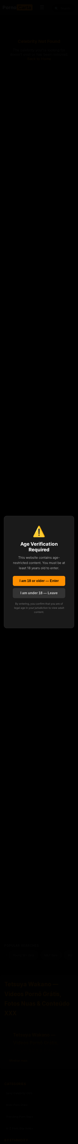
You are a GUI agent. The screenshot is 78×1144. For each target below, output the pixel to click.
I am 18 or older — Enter (39, 581)
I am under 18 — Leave (39, 593)
